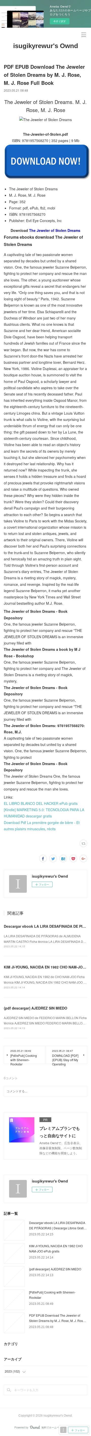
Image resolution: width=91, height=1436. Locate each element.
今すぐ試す (59, 21)
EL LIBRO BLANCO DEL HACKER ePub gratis (41, 803)
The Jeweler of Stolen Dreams (54, 230)
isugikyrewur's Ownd (45, 46)
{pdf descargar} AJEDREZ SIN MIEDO (35, 1008)
